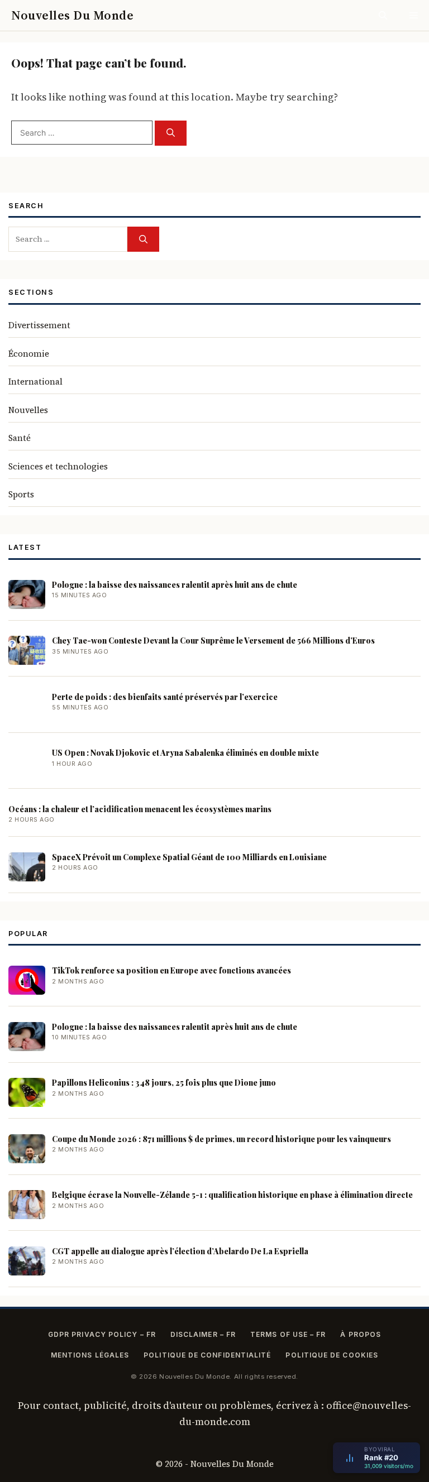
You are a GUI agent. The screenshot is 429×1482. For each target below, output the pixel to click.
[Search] (171, 133)
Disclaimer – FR (203, 1334)
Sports (21, 494)
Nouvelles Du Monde (72, 15)
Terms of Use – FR (288, 1334)
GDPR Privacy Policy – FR (102, 1334)
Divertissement (39, 325)
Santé (19, 438)
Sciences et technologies (58, 466)
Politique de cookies (331, 1355)
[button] (383, 15)
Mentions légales (90, 1355)
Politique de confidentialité (207, 1355)
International (35, 381)
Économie (28, 353)
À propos (360, 1334)
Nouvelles (28, 410)
